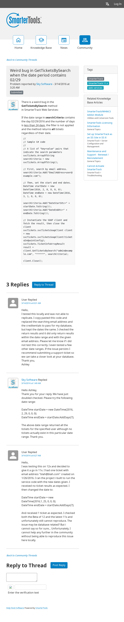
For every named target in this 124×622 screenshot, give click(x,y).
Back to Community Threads (22, 59)
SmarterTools (42, 608)
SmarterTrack (95, 79)
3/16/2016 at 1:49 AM (31, 383)
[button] (107, 4)
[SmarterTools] (23, 19)
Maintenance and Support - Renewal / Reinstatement (98, 154)
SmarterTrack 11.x (98, 83)
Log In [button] (118, 4)
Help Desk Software (15, 608)
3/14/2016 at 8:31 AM (31, 303)
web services (95, 88)
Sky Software (44, 84)
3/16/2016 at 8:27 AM (31, 456)
